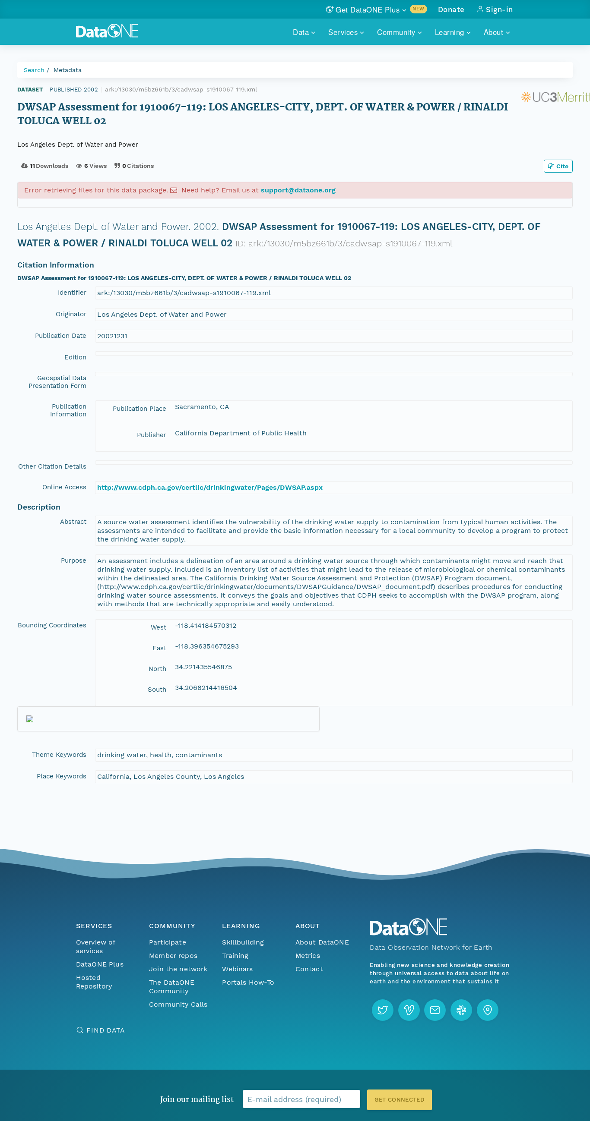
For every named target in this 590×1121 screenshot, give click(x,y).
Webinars (237, 969)
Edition (75, 357)
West (158, 627)
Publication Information (68, 410)
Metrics (307, 955)
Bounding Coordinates (52, 625)
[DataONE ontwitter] (382, 1010)
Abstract (73, 522)
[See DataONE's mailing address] (487, 1010)
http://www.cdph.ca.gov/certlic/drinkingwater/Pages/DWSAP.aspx (210, 487)
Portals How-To (248, 982)
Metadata (68, 69)
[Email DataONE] (435, 1010)
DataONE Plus (100, 964)
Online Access (64, 487)
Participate (167, 942)
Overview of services (95, 946)
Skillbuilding (243, 942)
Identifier (72, 292)
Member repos (173, 955)
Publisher (151, 435)
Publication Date (60, 336)
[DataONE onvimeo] (409, 1010)
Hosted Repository (94, 981)
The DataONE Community (171, 986)
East (159, 648)
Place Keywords (61, 776)
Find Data (105, 1030)
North (157, 669)
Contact (309, 969)
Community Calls (178, 1004)
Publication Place (139, 409)
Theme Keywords (59, 755)
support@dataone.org (298, 190)
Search (34, 69)
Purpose (73, 560)
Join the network (178, 969)
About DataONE (322, 942)
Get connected (399, 1099)
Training (235, 955)
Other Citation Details (52, 466)
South (157, 689)
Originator (71, 314)
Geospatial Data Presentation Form (57, 382)
